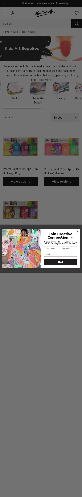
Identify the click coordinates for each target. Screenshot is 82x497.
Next (60, 262)
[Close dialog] (77, 231)
